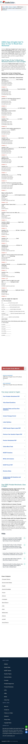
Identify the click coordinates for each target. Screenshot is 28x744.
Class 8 (10, 7)
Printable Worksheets (8, 687)
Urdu (3, 606)
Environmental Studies (7, 582)
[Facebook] (26, 732)
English (14, 7)
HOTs (5, 690)
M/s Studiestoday (14, 741)
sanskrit (4, 619)
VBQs (5, 693)
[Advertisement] (14, 26)
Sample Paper (7, 667)
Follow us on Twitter (8, 713)
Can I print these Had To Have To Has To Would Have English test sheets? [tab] (12, 559)
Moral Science (5, 602)
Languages (4, 599)
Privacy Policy (7, 719)
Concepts (6, 680)
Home (3, 7)
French (3, 592)
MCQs (5, 696)
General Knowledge (6, 589)
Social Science (5, 622)
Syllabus (6, 664)
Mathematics (5, 612)
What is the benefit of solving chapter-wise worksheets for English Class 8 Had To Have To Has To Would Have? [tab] (13, 565)
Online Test (6, 700)
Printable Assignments (9, 683)
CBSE (7, 7)
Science (4, 616)
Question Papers (7, 673)
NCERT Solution (7, 670)
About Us (6, 706)
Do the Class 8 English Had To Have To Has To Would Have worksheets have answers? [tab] (13, 554)
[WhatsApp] (26, 726)
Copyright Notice (7, 722)
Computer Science (6, 579)
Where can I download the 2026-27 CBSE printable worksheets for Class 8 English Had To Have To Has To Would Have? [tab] (12, 539)
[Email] (26, 729)
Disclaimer (6, 716)
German (4, 596)
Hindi (3, 609)
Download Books (7, 677)
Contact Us (6, 709)
